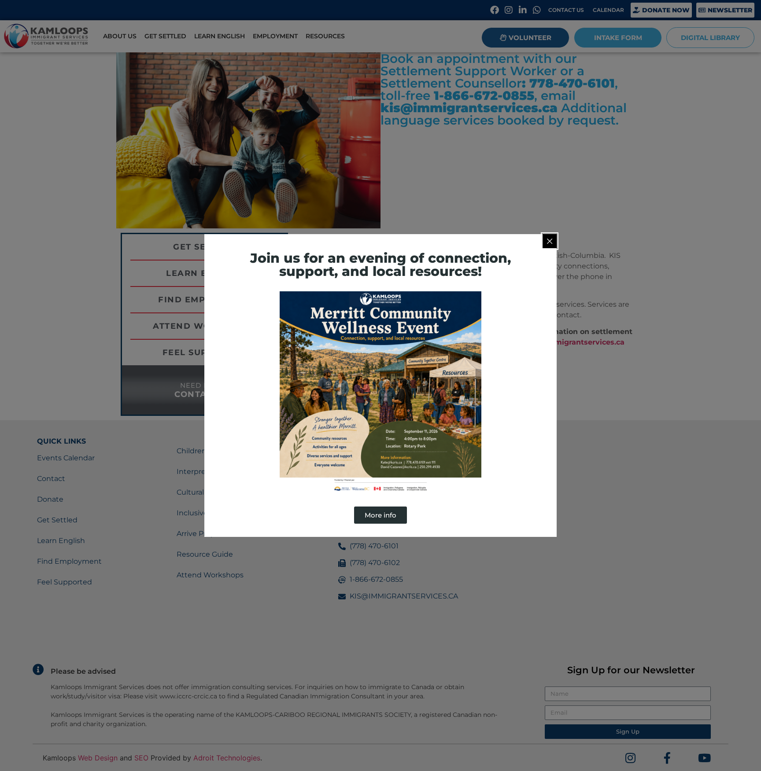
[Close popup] (550, 241)
